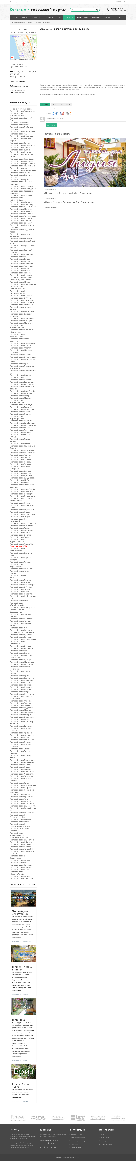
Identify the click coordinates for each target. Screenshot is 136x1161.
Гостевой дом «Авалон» (21, 277)
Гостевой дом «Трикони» (21, 776)
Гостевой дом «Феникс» (21, 701)
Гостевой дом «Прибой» (21, 379)
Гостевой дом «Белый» (20, 256)
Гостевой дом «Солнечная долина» (22, 226)
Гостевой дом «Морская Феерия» (21, 351)
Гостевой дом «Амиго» (20, 455)
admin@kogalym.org (50, 1143)
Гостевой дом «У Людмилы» (23, 207)
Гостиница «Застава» (19, 122)
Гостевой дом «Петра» (20, 411)
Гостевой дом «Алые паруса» (19, 572)
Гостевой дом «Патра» (20, 354)
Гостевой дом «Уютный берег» (20, 139)
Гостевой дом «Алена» (20, 621)
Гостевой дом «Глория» (21, 414)
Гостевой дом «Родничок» (22, 648)
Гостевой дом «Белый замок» (20, 576)
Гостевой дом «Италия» (21, 195)
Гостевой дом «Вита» (19, 862)
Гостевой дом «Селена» (21, 273)
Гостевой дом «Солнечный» (23, 166)
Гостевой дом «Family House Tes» (20, 667)
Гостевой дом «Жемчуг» (21, 320)
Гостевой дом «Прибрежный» (17, 604)
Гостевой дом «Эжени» (20, 703)
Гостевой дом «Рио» (19, 482)
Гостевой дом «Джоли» (20, 582)
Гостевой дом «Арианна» (21, 733)
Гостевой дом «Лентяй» (21, 393)
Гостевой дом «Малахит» (21, 323)
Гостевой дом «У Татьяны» (22, 345)
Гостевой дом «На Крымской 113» (18, 520)
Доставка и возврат (77, 1134)
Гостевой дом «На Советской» (18, 642)
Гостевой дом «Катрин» (21, 630)
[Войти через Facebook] (60, 113)
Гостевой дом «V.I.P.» (19, 134)
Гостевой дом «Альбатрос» (22, 145)
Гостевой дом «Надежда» (22, 152)
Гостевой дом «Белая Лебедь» (20, 435)
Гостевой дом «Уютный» (21, 471)
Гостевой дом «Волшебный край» (22, 242)
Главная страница (19, 22)
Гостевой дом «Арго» (19, 363)
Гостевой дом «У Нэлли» (21, 535)
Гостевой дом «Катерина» (22, 450)
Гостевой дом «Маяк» (20, 443)
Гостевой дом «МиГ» (19, 480)
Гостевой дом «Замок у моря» (20, 440)
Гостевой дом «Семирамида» (17, 198)
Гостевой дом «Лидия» (43, 22)
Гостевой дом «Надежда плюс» (21, 756)
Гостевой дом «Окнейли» (21, 594)
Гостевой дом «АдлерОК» (22, 849)
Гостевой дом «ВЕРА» (20, 261)
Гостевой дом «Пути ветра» (22, 584)
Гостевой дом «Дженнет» (21, 211)
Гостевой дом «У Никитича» (23, 357)
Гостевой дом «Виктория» (22, 812)
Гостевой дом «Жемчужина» (23, 170)
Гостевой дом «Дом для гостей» (21, 176)
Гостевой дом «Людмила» (22, 366)
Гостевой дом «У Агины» (21, 298)
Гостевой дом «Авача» (20, 473)
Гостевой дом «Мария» (20, 398)
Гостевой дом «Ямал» (20, 528)
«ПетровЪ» (15, 368)
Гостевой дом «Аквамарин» (23, 425)
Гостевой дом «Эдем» (20, 172)
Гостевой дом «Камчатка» (22, 803)
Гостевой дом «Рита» (19, 783)
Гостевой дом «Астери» (21, 714)
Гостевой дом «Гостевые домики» (21, 192)
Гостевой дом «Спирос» (21, 685)
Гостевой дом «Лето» (20, 628)
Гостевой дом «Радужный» (22, 509)
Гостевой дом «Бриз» (20, 179)
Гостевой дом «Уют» (19, 168)
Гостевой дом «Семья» (20, 147)
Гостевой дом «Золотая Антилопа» (21, 697)
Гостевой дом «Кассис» (21, 682)
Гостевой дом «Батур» (20, 395)
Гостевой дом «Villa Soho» (22, 569)
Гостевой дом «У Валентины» (17, 857)
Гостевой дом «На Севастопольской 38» (20, 825)
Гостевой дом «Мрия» (20, 270)
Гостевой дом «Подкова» (21, 491)
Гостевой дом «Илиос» (20, 846)
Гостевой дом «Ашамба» (21, 161)
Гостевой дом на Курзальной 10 (17, 540)
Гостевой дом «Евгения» (21, 407)
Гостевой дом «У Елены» (21, 186)
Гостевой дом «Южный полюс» (20, 729)
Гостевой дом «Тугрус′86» (22, 544)
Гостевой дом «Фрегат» (21, 348)
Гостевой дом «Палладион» (23, 496)
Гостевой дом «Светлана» (22, 382)
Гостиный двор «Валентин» (22, 632)
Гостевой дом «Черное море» (20, 308)
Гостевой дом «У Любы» (21, 587)
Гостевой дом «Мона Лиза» (22, 739)
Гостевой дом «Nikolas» (21, 842)
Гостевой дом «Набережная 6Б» (23, 597)
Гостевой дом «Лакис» (20, 562)
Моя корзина (105, 1141)
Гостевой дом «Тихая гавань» (20, 752)
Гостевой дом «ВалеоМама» (23, 806)
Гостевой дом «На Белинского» (18, 549)
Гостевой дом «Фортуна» (21, 530)
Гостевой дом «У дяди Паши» (20, 672)
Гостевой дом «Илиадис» (21, 136)
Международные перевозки (80, 1141)
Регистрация (105, 1137)
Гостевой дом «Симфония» (22, 423)
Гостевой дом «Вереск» (21, 637)
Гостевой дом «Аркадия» (21, 796)
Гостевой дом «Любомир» (22, 302)
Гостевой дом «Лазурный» (22, 430)
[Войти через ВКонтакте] (56, 113)
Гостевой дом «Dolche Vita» (23, 284)
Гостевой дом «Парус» (20, 503)
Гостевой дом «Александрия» (17, 326)
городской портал (38, 9)
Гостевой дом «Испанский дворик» (22, 791)
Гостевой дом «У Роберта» (22, 494)
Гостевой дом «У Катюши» (22, 300)
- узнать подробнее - (50, 198)
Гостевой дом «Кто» (19, 650)
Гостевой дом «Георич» (21, 787)
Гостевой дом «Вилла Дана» (23, 188)
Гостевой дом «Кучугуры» (22, 694)
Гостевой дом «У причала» (22, 717)
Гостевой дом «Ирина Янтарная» (20, 467)
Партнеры (74, 1144)
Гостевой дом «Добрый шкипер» (21, 315)
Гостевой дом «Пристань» (22, 771)
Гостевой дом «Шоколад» (22, 409)
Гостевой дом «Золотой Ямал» (21, 119)
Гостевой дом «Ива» (19, 737)
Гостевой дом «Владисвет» (22, 478)
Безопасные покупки (78, 1137)
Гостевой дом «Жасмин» (21, 202)
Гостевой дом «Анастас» (21, 427)
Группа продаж (76, 1148)
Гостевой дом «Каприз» (21, 421)
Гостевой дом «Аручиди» (21, 664)
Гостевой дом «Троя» (20, 537)
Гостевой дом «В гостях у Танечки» (21, 722)
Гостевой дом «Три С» (20, 589)
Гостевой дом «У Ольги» (21, 295)
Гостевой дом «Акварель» (22, 384)
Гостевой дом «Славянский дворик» (22, 485)
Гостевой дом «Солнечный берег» (22, 447)
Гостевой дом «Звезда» (20, 749)
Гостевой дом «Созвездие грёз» (22, 506)
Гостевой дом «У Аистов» (21, 525)
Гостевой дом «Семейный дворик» (22, 387)
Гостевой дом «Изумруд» (21, 405)
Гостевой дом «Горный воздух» (20, 558)
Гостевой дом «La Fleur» (21, 223)
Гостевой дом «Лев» (19, 719)
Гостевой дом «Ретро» (20, 432)
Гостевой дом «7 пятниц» (21, 878)
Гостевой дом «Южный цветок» (20, 779)
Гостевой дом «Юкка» (20, 282)
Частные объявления (19, 837)
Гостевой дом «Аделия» (21, 634)
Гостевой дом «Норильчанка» (17, 114)
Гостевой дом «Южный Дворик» (20, 745)
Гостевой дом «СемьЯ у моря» (20, 624)
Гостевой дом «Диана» (20, 150)
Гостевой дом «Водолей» (21, 707)
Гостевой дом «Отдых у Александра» (21, 499)
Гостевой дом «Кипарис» (21, 254)
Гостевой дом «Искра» (20, 646)
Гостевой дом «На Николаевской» (18, 292)
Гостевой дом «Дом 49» (21, 475)
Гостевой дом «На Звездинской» (18, 335)
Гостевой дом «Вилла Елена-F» (23, 809)
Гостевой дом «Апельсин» (22, 735)
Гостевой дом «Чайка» (20, 689)
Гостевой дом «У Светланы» (23, 639)
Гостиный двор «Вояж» (20, 279)
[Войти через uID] (53, 113)
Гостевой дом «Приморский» (17, 417)
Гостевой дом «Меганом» (21, 209)
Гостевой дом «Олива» (20, 459)
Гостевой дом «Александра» (23, 216)
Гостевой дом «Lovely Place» (23, 607)
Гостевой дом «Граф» (20, 869)
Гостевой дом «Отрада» (21, 275)
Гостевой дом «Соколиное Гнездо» (22, 852)
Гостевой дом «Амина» (20, 819)
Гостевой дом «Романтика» (22, 762)
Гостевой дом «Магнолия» (22, 662)
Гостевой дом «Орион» (20, 220)
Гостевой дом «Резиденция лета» (22, 360)
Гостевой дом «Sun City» (21, 238)
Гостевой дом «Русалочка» (22, 163)
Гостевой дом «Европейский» (17, 873)
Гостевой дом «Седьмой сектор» (21, 251)
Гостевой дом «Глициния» (22, 318)
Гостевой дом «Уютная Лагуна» (20, 615)
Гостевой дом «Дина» (20, 653)
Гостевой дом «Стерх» (20, 516)
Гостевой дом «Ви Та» (20, 860)
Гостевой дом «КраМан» (21, 687)
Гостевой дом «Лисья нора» (23, 785)
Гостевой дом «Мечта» (20, 710)
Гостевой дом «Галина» (21, 591)
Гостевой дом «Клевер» (21, 865)
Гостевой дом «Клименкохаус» (18, 287)
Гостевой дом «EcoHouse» (22, 311)
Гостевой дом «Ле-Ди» (20, 801)
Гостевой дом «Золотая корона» (21, 183)
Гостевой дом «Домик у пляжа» (21, 554)
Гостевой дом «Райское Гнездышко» (21, 656)
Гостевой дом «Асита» (20, 124)
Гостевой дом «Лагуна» (21, 268)
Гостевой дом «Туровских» (22, 111)
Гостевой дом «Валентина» (22, 452)
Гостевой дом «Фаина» (20, 769)
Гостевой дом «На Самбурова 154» (18, 816)
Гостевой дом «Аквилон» (21, 213)
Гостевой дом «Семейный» (22, 391)
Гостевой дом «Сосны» (20, 375)
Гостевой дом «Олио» (20, 259)
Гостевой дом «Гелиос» (20, 821)
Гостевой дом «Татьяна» (21, 464)
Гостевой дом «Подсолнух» (22, 204)
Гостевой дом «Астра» (20, 692)
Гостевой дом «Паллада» (21, 618)
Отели (30, 22)
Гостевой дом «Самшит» (21, 705)
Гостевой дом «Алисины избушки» (21, 235)
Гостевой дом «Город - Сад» (23, 760)
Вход (102, 1134)
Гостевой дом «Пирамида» (22, 131)
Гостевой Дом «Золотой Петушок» (21, 829)
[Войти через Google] (67, 113)
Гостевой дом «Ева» (19, 600)
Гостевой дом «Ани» (19, 799)
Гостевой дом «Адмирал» (21, 660)
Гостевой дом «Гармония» (22, 305)
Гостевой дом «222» (19, 377)
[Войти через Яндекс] (63, 113)
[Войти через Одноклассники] (70, 113)
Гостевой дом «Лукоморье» (23, 218)
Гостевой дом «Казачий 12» (23, 523)
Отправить (51, 125)
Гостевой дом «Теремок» (21, 266)
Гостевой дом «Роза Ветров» (23, 159)
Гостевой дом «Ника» (20, 512)
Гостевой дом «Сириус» (21, 726)
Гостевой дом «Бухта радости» (19, 340)
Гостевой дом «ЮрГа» (20, 532)
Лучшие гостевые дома (21, 109)
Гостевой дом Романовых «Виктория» (22, 331)
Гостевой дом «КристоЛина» (16, 565)
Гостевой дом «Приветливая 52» (23, 371)
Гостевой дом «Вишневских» (17, 834)
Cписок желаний (106, 1144)
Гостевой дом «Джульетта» (22, 343)
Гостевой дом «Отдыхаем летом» (22, 230)
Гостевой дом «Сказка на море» (21, 155)
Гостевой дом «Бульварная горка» (22, 246)
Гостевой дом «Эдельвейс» (22, 712)
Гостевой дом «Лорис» (20, 580)
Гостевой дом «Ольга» (20, 143)
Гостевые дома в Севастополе (17, 610)
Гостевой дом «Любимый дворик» (21, 128)
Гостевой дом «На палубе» (22, 514)
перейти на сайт (19, 93)
